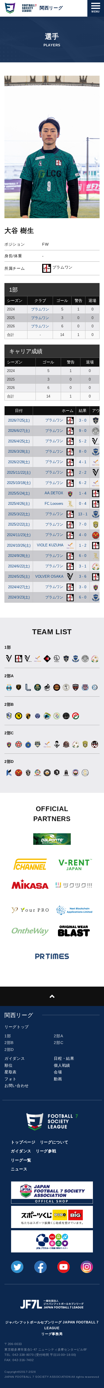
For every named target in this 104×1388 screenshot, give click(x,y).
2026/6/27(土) (19, 431)
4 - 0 (82, 535)
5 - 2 (82, 441)
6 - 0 (82, 556)
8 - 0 (82, 451)
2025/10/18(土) (19, 483)
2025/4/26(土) (19, 503)
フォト (10, 1079)
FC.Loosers (54, 503)
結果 (83, 410)
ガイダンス (14, 1058)
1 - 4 (82, 493)
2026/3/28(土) (19, 451)
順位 (8, 1065)
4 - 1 (82, 462)
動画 (58, 1079)
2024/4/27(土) (19, 587)
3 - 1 (82, 566)
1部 (7, 1036)
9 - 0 (82, 431)
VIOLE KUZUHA (50, 545)
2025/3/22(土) (19, 514)
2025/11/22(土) (19, 472)
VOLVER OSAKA (49, 576)
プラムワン (40, 309)
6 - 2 (82, 483)
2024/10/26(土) (19, 545)
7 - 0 (82, 524)
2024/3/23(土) (19, 597)
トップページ (23, 1142)
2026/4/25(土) (19, 441)
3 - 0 (82, 420)
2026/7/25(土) (19, 420)
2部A (58, 1036)
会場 (58, 1072)
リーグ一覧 (21, 1160)
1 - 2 (82, 545)
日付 (19, 410)
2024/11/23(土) (19, 535)
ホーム (67, 410)
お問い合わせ (16, 1085)
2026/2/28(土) (19, 462)
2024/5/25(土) (19, 576)
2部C (58, 1042)
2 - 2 (82, 472)
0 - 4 (82, 503)
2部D (9, 1049)
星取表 (10, 1072)
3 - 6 (82, 576)
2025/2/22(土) (19, 524)
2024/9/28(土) (19, 556)
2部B (9, 1042)
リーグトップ (16, 1027)
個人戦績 (62, 1065)
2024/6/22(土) (19, 566)
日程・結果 (64, 1058)
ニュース (19, 1169)
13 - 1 (82, 514)
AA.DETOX (54, 493)
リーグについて (54, 1142)
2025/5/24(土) (19, 493)
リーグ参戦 (46, 1151)
